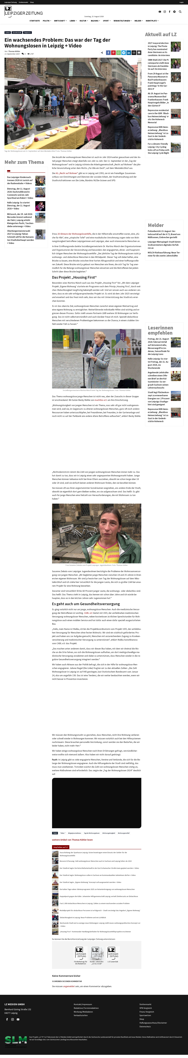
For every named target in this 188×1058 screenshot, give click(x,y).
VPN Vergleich (146, 1008)
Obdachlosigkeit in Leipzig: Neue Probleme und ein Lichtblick (83, 917)
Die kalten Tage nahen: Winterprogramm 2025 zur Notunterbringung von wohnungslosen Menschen (97, 889)
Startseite (35, 20)
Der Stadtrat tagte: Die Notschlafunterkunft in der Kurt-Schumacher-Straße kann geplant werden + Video (99, 868)
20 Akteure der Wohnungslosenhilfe (74, 233)
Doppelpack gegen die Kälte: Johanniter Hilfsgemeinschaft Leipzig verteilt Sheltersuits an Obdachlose (99, 896)
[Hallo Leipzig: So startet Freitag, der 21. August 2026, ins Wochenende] (175, 363)
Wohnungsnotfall (123, 833)
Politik (46, 20)
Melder (138, 20)
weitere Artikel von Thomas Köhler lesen (72, 839)
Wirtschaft (59, 20)
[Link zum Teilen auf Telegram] (123, 52)
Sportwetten (145, 1015)
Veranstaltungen (122, 20)
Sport (106, 20)
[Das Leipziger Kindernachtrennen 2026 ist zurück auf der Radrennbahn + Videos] (39, 181)
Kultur (83, 20)
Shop (32, 2)
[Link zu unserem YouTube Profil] (159, 11)
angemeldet (69, 986)
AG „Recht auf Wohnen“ (67, 173)
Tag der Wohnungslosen (91, 833)
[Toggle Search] (180, 11)
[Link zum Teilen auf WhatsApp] (118, 52)
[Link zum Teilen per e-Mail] (134, 52)
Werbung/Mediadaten (83, 1011)
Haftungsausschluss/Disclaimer (153, 1022)
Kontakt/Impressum (83, 1004)
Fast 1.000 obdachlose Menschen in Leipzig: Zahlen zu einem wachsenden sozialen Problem (95, 903)
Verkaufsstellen (81, 1015)
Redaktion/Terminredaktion (86, 1008)
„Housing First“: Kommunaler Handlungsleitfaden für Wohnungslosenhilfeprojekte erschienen (95, 931)
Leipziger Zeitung (10, 2)
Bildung (94, 20)
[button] (50, 20)
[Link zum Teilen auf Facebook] (108, 52)
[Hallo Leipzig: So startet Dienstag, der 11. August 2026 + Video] (39, 206)
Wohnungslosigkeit (108, 833)
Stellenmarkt (23, 2)
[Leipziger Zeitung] (23, 11)
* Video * (62, 833)
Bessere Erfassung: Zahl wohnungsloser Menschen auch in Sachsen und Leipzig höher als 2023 (96, 861)
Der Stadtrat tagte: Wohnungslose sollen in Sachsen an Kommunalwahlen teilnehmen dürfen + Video (98, 875)
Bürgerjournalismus (74, 833)
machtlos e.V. (101, 400)
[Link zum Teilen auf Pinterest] (113, 52)
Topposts (27, 32)
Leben (72, 20)
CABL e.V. (88, 613)
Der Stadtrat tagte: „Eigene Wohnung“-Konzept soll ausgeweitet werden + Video (90, 882)
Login (182, 2)
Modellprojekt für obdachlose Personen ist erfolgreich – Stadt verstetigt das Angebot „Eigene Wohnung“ (100, 910)
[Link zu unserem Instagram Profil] (164, 11)
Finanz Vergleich (147, 1011)
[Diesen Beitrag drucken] (139, 52)
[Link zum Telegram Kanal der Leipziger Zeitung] (174, 11)
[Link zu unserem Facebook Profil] (169, 11)
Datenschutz (145, 1026)
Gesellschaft (17, 32)
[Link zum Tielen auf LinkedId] (128, 52)
